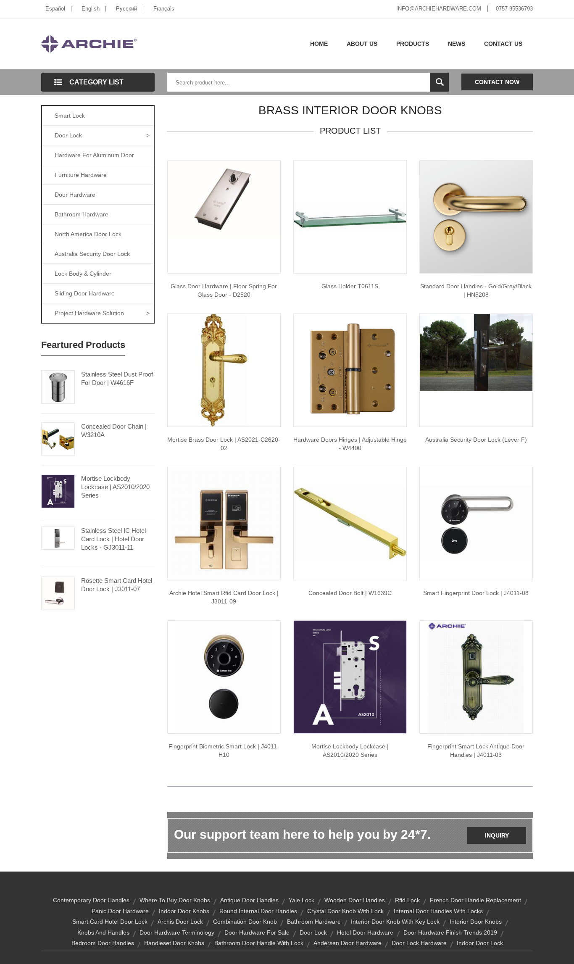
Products (412, 43)
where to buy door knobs (175, 900)
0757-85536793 (514, 8)
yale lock (301, 900)
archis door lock (180, 921)
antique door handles (249, 900)
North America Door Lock (88, 234)
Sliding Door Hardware (85, 293)
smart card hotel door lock (109, 921)
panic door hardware (120, 911)
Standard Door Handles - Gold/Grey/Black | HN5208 (476, 290)
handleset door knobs (174, 943)
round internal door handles (258, 911)
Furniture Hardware (81, 174)
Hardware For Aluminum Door (94, 155)
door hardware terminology (177, 932)
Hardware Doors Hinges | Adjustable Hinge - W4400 (350, 443)
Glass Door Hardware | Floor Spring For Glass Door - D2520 (224, 290)
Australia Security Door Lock (92, 253)
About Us (362, 43)
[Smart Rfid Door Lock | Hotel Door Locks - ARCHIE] (224, 523)
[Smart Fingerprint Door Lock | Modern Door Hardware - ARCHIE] (476, 523)
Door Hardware (75, 194)
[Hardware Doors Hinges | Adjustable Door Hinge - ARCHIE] (350, 369)
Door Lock (102, 135)
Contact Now (497, 82)
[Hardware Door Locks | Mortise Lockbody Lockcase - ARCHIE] (350, 676)
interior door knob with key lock (395, 921)
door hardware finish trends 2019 (450, 932)
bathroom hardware (314, 921)
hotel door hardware (365, 932)
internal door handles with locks (438, 911)
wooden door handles (354, 900)
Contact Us (503, 43)
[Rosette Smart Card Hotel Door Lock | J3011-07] (58, 592)
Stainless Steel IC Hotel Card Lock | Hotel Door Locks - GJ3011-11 (113, 539)
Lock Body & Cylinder (83, 273)
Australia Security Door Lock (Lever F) (476, 439)
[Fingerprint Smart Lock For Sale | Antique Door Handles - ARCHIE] (476, 676)
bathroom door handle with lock (258, 943)
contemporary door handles (91, 900)
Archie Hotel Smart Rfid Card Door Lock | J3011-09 (224, 597)
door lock (313, 932)
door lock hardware (419, 943)
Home (319, 43)
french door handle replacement (475, 900)
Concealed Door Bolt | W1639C (350, 593)
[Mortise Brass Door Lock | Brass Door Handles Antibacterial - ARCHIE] (224, 369)
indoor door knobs (184, 911)
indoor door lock (480, 943)
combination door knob (245, 921)
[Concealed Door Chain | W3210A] (58, 438)
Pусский (126, 8)
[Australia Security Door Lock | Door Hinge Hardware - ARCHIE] (476, 352)
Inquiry (497, 835)
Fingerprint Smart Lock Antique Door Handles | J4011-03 (475, 750)
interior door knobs (476, 921)
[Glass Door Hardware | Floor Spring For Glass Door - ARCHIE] (224, 198)
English (91, 8)
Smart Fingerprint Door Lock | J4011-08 (476, 593)
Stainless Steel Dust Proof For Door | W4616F (117, 378)
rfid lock (407, 900)
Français (163, 8)
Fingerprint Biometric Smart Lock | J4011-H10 (224, 750)
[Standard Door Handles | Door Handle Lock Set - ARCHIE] (476, 216)
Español (55, 8)
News (456, 43)
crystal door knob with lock (345, 911)
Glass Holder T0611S (349, 286)
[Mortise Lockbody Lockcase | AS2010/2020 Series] (58, 490)
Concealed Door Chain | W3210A (114, 430)
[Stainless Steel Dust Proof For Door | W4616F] (58, 386)
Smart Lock (70, 115)
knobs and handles (103, 932)
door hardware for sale (257, 932)
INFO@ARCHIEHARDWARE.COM (438, 8)
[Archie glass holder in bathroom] (350, 216)
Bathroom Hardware (81, 214)
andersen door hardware (347, 943)
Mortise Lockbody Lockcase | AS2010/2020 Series (115, 487)
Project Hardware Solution (102, 313)
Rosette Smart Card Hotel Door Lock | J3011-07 (116, 585)
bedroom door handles (102, 943)
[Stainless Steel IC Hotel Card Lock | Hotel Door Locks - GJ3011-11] (58, 537)
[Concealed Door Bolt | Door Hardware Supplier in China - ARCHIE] (350, 523)
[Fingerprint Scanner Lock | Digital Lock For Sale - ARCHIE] (224, 676)
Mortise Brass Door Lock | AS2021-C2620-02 (223, 443)
